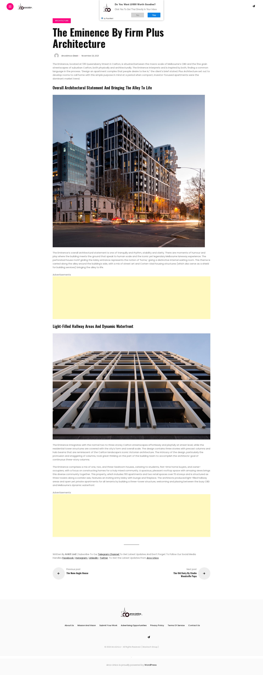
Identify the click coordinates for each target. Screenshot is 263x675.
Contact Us (194, 625)
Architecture (61, 20)
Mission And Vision (86, 625)
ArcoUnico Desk (69, 55)
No (137, 15)
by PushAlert (108, 18)
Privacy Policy (157, 625)
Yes (154, 15)
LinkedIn (93, 557)
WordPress (150, 664)
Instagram (81, 557)
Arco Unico (153, 557)
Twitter (104, 557)
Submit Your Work (108, 625)
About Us (69, 625)
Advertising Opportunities (134, 625)
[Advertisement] (131, 297)
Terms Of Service (176, 625)
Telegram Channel (109, 554)
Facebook (68, 557)
